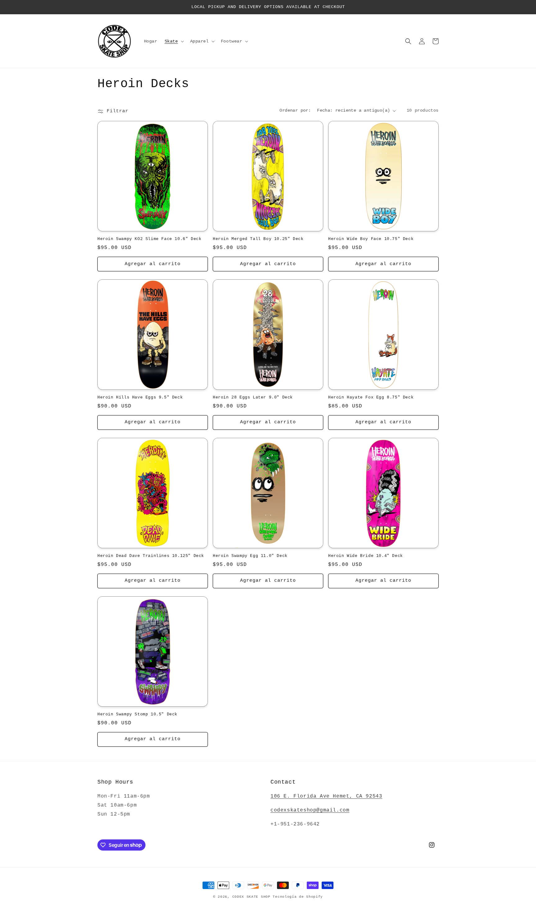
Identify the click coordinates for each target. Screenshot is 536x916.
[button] (173, 41)
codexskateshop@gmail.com (309, 810)
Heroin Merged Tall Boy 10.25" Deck (258, 239)
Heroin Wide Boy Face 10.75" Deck (370, 239)
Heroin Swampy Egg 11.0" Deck (250, 556)
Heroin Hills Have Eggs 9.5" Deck (140, 397)
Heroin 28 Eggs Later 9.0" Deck (253, 397)
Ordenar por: (295, 110)
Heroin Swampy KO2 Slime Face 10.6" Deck (149, 239)
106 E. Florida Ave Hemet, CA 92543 (326, 796)
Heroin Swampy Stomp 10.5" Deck (137, 714)
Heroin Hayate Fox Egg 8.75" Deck (370, 397)
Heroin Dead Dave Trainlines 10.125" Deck (150, 556)
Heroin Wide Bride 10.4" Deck (365, 556)
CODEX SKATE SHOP (251, 897)
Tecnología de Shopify (298, 897)
